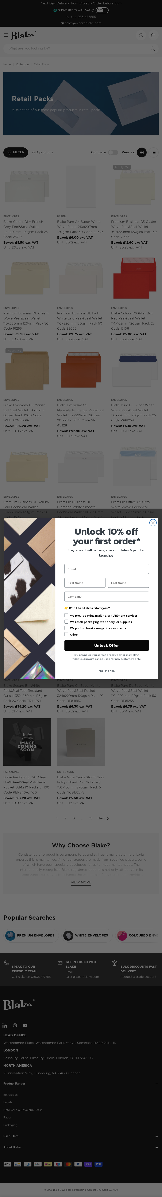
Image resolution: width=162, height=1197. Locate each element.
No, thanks (107, 670)
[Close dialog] (153, 522)
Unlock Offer (106, 645)
